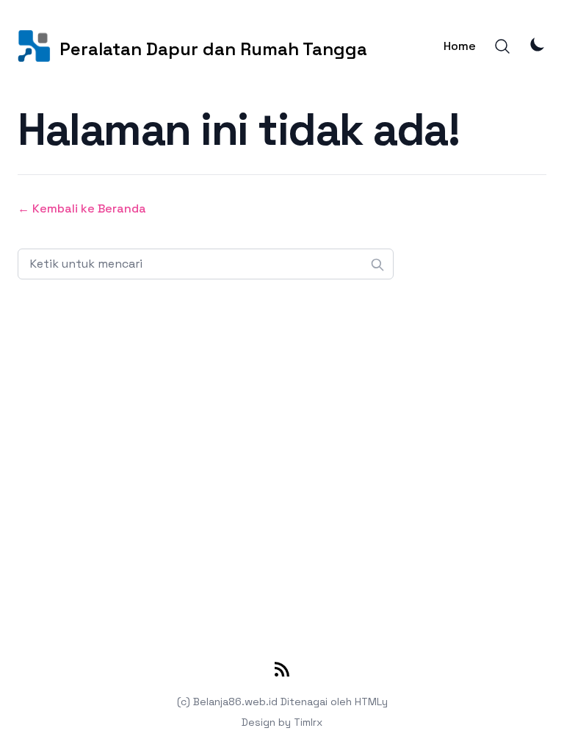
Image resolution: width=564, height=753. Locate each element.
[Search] (502, 46)
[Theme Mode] (537, 44)
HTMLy (371, 701)
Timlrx (308, 722)
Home (460, 46)
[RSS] (282, 672)
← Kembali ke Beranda (82, 208)
